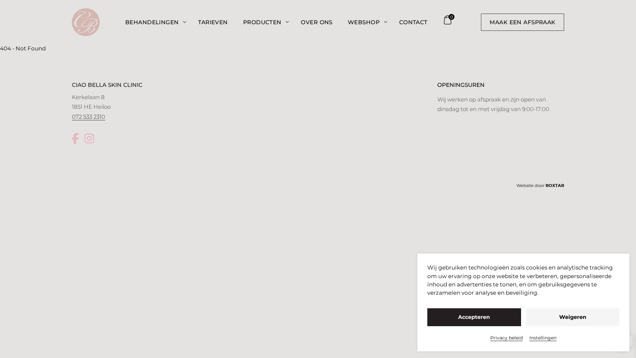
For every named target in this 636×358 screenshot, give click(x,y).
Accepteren (474, 317)
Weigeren (572, 317)
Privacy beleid (506, 338)
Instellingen (542, 338)
